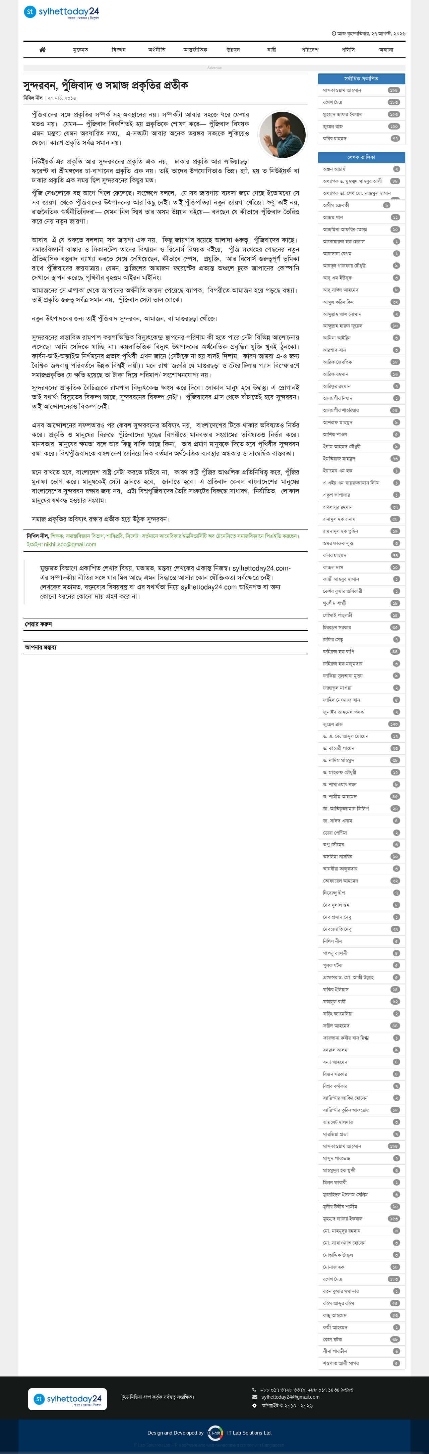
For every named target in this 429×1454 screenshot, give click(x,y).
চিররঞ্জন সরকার (360, 627)
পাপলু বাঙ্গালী (360, 953)
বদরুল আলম (360, 1050)
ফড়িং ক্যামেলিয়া (360, 1013)
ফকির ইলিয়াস (360, 989)
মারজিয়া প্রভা (360, 1134)
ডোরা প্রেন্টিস (360, 833)
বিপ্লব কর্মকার (360, 1086)
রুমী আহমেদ (360, 1327)
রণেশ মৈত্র (360, 102)
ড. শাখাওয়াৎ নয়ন (360, 784)
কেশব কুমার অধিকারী (360, 591)
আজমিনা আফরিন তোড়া (360, 229)
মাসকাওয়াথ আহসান (360, 90)
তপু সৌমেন (360, 844)
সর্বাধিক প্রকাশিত (361, 78)
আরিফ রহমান (360, 374)
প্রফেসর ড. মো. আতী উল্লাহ (360, 977)
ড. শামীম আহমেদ (360, 796)
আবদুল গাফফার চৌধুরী (360, 265)
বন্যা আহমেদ (360, 1062)
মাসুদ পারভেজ (360, 1158)
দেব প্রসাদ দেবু (360, 917)
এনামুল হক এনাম (360, 519)
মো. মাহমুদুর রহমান (360, 1230)
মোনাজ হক (360, 1267)
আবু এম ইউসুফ (360, 277)
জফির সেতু (360, 639)
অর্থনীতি (157, 49)
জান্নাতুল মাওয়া (360, 688)
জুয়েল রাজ (360, 126)
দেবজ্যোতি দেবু (360, 929)
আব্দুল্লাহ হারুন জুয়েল (360, 325)
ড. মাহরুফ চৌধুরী (360, 772)
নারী (272, 49)
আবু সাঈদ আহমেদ (360, 290)
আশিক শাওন (360, 434)
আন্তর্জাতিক (195, 49)
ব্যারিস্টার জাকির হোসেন (360, 1098)
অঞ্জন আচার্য (360, 169)
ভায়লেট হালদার (360, 1122)
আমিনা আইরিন (360, 338)
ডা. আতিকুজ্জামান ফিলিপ (360, 808)
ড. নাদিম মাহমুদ (360, 760)
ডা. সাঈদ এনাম (360, 820)
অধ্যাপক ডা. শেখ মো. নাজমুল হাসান (360, 195)
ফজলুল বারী (360, 1001)
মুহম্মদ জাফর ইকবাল (360, 114)
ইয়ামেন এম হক (360, 470)
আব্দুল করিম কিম (360, 302)
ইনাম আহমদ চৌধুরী (360, 446)
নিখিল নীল (34, 98)
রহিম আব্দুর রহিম (360, 1303)
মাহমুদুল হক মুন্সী (360, 1170)
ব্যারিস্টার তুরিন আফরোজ (360, 1110)
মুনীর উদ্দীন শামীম (360, 1206)
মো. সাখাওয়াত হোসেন (360, 1243)
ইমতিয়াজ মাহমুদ (360, 458)
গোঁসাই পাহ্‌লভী (360, 615)
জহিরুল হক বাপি (360, 651)
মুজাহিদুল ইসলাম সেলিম (360, 1194)
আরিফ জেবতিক (360, 362)
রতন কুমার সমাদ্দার (360, 1291)
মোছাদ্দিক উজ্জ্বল (360, 1255)
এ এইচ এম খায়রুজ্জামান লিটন (360, 483)
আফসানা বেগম (360, 253)
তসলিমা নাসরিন (360, 856)
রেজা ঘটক (360, 1339)
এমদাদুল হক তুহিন (360, 531)
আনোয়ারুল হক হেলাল (360, 241)
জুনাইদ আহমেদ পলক (360, 712)
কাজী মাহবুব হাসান (360, 579)
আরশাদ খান (360, 350)
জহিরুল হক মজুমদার (360, 663)
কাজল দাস (360, 567)
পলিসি (348, 49)
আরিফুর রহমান (360, 386)
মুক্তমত (80, 49)
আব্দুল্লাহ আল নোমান (360, 314)
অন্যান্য (386, 49)
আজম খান (360, 217)
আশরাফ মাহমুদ (360, 422)
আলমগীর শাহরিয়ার (360, 410)
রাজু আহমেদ (360, 1315)
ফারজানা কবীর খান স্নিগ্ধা (360, 1038)
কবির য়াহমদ (360, 138)
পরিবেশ (310, 49)
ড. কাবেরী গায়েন (360, 748)
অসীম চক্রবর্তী (355, 205)
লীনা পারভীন (360, 1351)
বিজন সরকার (360, 1074)
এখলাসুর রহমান (360, 507)
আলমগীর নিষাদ (360, 398)
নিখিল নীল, (39, 536)
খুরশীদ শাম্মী (360, 603)
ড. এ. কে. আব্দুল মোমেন (360, 736)
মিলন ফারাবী (360, 1182)
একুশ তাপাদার (360, 495)
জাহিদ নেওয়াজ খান (360, 700)
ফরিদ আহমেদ (360, 1025)
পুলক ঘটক (360, 965)
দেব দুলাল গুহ (360, 905)
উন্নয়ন (233, 49)
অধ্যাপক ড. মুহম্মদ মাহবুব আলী (360, 181)
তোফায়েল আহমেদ (360, 881)
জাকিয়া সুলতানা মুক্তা (360, 675)
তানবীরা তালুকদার (360, 868)
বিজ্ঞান (119, 49)
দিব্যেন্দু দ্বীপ (360, 893)
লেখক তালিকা (361, 157)
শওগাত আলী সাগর (360, 1363)
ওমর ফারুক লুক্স (360, 543)
